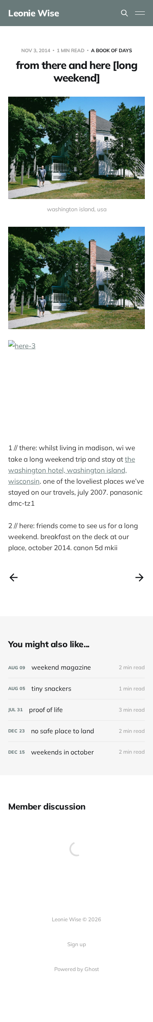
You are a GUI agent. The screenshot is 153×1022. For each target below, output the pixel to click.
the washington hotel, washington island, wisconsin (71, 470)
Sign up (76, 944)
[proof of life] (76, 709)
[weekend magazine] (76, 667)
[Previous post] (13, 577)
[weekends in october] (76, 752)
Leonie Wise (33, 13)
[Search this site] (124, 13)
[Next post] (139, 577)
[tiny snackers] (76, 688)
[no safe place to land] (76, 731)
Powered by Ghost (76, 969)
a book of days (111, 50)
